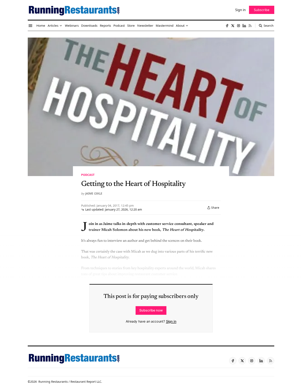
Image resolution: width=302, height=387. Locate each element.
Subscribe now (151, 310)
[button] (53, 26)
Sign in (171, 321)
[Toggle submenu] (60, 25)
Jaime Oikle (93, 193)
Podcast (88, 175)
